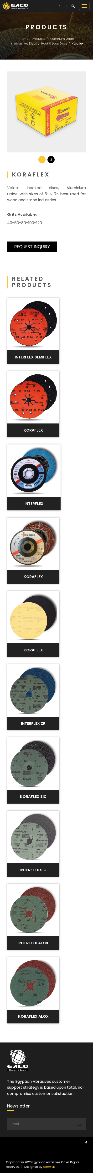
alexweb (49, 1167)
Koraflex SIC (33, 796)
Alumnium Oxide (62, 39)
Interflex (34, 503)
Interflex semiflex (33, 357)
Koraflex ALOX (33, 1016)
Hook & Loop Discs (54, 43)
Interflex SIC (33, 870)
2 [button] (51, 159)
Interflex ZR (33, 723)
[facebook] (86, 1143)
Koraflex (33, 430)
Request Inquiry (32, 247)
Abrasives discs (25, 43)
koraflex (33, 650)
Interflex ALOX (33, 943)
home (24, 39)
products (38, 39)
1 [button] (41, 159)
